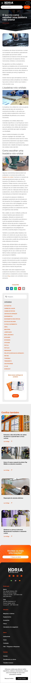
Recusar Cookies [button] (9, 678)
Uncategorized (8, 363)
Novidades (7, 340)
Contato (5, 656)
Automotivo (7, 305)
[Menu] (2, 3)
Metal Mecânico (8, 334)
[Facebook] (13, 576)
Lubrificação (8, 332)
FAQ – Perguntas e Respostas (11, 646)
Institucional (6, 636)
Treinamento (8, 361)
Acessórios (6, 620)
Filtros (5, 623)
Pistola (6, 345)
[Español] (20, 580)
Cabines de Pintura (9, 311)
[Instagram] (9, 576)
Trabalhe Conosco (8, 663)
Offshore (7, 342)
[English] (15, 580)
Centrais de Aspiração (10, 313)
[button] (7, 288)
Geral (6, 326)
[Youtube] (17, 576)
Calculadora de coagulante (10, 627)
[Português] (11, 580)
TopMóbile (7, 358)
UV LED (6, 366)
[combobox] (15, 297)
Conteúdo (6, 643)
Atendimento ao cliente (9, 659)
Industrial (7, 329)
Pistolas (6, 348)
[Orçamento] (28, 3)
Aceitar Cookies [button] (22, 678)
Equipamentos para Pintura (12, 319)
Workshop (7, 369)
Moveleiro (7, 337)
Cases (5, 640)
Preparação (7, 350)
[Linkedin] (21, 576)
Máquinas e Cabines (8, 613)
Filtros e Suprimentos (10, 324)
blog (9, 276)
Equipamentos (8, 316)
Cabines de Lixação (9, 308)
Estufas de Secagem (10, 321)
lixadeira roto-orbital (7, 177)
